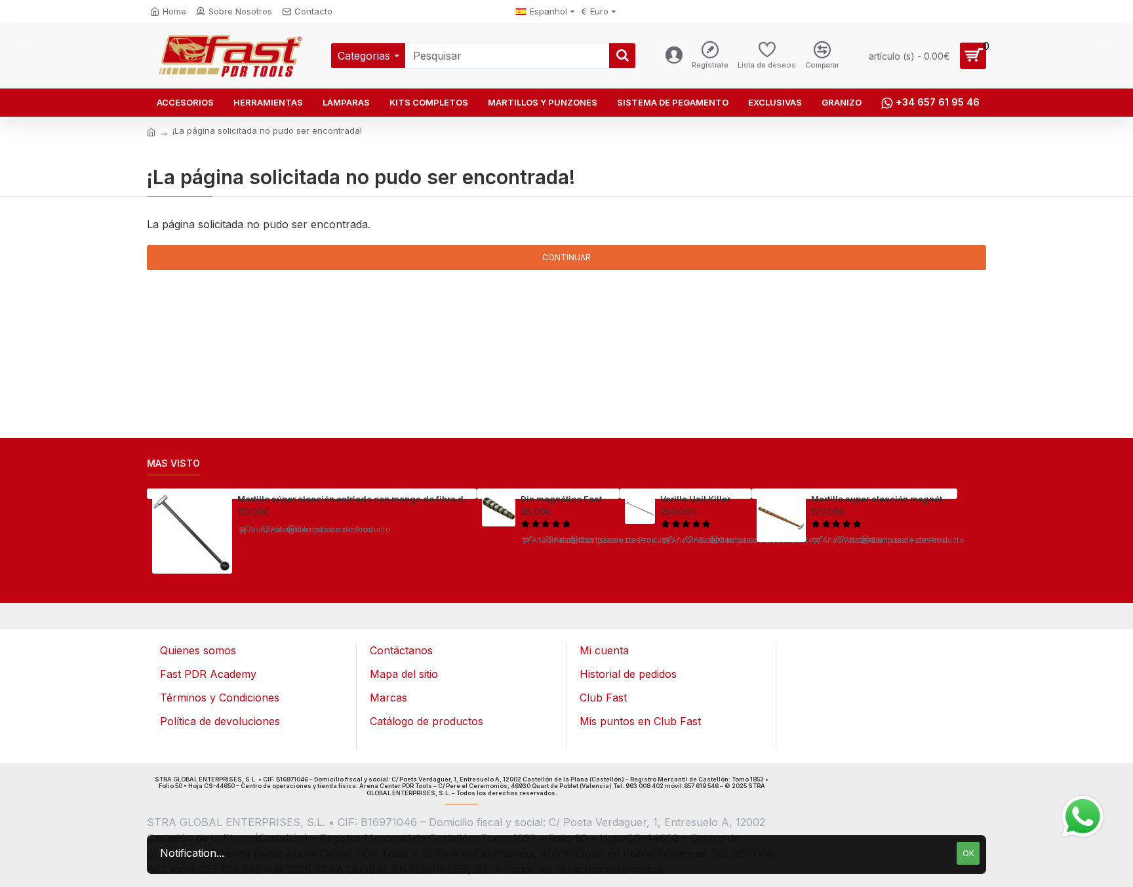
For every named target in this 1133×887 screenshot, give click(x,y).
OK (968, 853)
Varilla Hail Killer (695, 499)
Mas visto (173, 463)
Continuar (566, 257)
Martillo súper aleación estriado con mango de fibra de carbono (354, 499)
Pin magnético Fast (561, 499)
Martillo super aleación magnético (882, 499)
